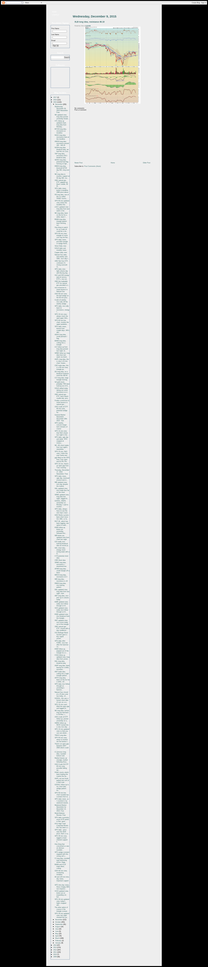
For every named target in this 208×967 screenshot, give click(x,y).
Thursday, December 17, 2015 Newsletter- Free (62, 472)
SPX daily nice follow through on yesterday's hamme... (62, 687)
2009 (55, 957)
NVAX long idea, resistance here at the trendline (62, 137)
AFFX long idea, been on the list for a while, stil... (62, 680)
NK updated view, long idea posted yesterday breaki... (62, 117)
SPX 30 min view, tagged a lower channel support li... (61, 839)
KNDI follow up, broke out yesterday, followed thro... (61, 530)
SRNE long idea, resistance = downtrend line (60, 564)
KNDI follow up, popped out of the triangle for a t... (62, 651)
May (57, 933)
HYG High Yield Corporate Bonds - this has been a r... (62, 825)
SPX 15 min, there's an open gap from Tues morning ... (62, 466)
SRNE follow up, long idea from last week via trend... (62, 355)
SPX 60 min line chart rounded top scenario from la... (62, 795)
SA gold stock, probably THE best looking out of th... (62, 384)
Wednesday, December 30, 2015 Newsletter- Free (61, 109)
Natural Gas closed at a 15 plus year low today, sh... (61, 694)
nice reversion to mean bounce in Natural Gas (61, 289)
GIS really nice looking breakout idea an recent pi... (62, 543)
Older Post (146, 163)
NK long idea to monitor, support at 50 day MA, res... (62, 176)
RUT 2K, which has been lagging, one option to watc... (62, 523)
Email (53, 40)
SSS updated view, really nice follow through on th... (61, 610)
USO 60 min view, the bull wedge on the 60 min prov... (62, 295)
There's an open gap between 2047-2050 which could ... (62, 747)
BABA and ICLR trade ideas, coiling (60, 866)
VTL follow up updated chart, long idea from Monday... (60, 124)
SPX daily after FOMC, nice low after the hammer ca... (61, 644)
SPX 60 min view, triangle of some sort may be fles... (62, 235)
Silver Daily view (60, 246)
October (58, 922)
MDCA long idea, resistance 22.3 (61, 576)
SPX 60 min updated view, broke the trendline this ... (62, 203)
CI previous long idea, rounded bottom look (60, 754)
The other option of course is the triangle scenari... (61, 909)
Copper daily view (61, 252)
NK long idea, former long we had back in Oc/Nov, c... (62, 712)
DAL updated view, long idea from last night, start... (62, 591)
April (57, 936)
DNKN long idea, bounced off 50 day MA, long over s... (62, 169)
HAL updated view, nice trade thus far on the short (62, 490)
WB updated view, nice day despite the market (61, 484)
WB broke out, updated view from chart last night (62, 537)
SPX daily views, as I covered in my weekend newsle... (62, 801)
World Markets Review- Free (60, 814)
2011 (55, 952)
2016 (55, 100)
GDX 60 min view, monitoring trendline (61, 872)
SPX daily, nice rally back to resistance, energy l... (62, 309)
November (59, 920)
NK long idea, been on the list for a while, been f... (61, 215)
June (57, 931)
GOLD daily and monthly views (60, 249)
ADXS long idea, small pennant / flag (61, 336)
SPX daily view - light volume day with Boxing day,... (62, 271)
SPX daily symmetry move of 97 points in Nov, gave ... (62, 819)
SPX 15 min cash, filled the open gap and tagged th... (62, 706)
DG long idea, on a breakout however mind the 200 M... (62, 373)
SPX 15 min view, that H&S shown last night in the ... (62, 433)
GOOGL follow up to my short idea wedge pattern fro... (62, 787)
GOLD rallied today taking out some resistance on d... (62, 390)
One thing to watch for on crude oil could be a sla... (61, 229)
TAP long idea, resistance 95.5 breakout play (61, 155)
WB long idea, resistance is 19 (61, 580)
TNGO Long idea (60, 735)
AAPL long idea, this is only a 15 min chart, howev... (62, 361)
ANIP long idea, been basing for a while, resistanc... (62, 667)
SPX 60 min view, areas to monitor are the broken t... (62, 739)
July (57, 929)
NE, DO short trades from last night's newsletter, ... (62, 447)
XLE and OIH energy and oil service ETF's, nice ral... (62, 277)
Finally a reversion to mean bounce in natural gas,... (62, 402)
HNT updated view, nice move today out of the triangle (62, 622)
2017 (55, 97)
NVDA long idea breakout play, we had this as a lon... (62, 149)
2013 (55, 947)
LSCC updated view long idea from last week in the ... (62, 209)
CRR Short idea (60, 560)
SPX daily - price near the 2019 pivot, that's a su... (62, 832)
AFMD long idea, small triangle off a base (62, 571)
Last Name (55, 34)
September (59, 924)
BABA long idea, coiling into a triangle (60, 343)
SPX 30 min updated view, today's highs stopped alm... (62, 902)
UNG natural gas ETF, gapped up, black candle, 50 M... (61, 183)
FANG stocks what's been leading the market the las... (62, 774)
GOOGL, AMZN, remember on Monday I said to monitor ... (61, 504)
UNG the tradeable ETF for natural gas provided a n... (62, 283)
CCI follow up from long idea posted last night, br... (61, 349)
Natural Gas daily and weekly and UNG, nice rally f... (62, 256)
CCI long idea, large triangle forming (61, 379)
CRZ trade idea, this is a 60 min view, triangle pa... (62, 367)
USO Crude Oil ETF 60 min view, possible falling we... (61, 767)
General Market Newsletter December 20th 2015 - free (61, 418)
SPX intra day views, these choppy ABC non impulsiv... (62, 887)
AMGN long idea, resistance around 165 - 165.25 (62, 143)
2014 (55, 945)
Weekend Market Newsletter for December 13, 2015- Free (60, 808)
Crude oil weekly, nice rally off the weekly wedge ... (61, 302)
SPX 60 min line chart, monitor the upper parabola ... (62, 322)
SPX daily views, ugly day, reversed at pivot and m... (62, 478)
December (59, 104)
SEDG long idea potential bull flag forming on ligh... (61, 162)
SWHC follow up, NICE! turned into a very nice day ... (62, 725)
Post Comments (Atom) (92, 166)
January (58, 943)
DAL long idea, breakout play (60, 662)
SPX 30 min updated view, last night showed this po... (62, 915)
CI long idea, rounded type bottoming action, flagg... (62, 860)
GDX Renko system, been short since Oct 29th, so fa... (62, 517)
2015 (55, 102)
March (57, 938)
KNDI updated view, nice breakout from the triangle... (62, 616)
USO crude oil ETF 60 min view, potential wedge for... (61, 409)
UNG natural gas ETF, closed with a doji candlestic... (62, 628)
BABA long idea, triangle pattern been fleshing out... (61, 222)
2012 (55, 950)
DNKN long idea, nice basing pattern (60, 585)
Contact (55, 15)
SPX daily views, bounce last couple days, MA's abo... (62, 329)
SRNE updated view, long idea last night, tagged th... (62, 496)
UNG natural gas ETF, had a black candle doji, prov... (62, 396)
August (58, 927)
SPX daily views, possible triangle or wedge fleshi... (61, 241)
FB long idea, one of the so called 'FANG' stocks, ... (62, 196)
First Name (55, 28)
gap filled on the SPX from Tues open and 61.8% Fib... (62, 459)
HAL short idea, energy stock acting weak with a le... (62, 551)
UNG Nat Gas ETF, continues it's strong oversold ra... (61, 264)
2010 (55, 954)
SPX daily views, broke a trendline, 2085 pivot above (61, 190)
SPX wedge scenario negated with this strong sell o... (62, 854)
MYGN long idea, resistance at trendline (61, 131)
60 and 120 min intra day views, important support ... (62, 880)
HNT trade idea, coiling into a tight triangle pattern (62, 673)
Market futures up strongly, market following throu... (61, 760)
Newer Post (79, 163)
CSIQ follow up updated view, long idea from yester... (62, 657)
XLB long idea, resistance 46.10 (89, 22)
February (58, 940)
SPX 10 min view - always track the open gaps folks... (62, 316)
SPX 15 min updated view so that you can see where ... (62, 731)
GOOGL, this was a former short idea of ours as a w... (61, 700)
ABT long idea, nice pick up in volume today (62, 597)
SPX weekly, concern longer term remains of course (61, 426)
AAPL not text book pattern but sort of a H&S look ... (62, 780)
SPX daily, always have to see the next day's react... (62, 511)
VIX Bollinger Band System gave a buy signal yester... (61, 635)
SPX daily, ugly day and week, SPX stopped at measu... (61, 440)
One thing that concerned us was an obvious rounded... (62, 847)
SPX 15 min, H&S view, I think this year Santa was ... (62, 453)
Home (54, 12)
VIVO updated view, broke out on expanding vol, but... (61, 894)
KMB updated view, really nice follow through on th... (61, 604)
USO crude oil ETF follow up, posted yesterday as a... (61, 719)
